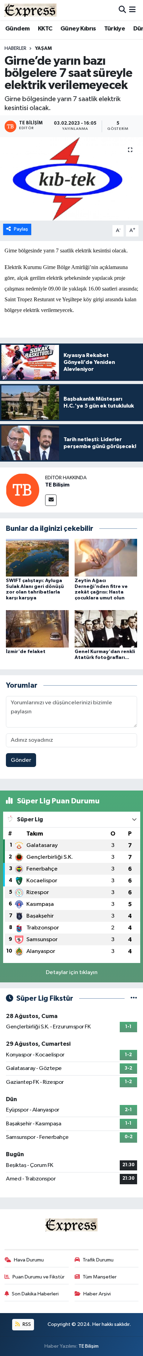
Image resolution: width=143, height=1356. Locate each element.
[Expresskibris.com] (31, 9)
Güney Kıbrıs (78, 29)
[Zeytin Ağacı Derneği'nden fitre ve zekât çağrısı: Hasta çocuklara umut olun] (106, 557)
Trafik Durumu (98, 1260)
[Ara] (122, 10)
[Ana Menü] (132, 10)
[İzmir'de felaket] (37, 629)
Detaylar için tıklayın (72, 972)
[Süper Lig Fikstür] (134, 998)
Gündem (17, 29)
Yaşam (43, 48)
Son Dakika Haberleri (35, 1293)
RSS (26, 1324)
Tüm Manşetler (100, 1276)
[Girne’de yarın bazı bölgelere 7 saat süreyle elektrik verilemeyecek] (71, 179)
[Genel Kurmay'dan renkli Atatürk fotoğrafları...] (106, 629)
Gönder (21, 760)
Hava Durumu (29, 1260)
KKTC (45, 29)
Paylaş (21, 229)
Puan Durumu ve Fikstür (38, 1276)
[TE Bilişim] (22, 490)
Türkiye (114, 29)
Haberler (15, 48)
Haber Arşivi (97, 1293)
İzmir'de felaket (25, 651)
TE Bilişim (57, 485)
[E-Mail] (51, 500)
